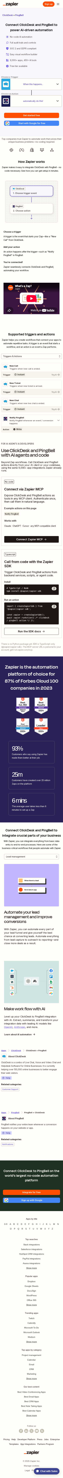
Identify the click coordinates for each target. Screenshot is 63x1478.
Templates (14, 1444)
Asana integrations (31, 1263)
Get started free (31, 115)
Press (39, 1439)
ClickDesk (7, 15)
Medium (31, 1337)
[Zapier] (10, 4)
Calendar (31, 1360)
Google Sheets (31, 1286)
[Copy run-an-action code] (54, 606)
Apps (3, 1050)
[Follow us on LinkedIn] (26, 1431)
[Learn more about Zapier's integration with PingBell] (4, 1118)
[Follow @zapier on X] (31, 1431)
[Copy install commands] (54, 588)
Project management (31, 1355)
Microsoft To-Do (31, 1327)
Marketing (31, 1374)
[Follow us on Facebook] (21, 1431)
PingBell (19, 15)
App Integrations (28, 1444)
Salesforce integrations (31, 1249)
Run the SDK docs (29, 631)
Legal (27, 1470)
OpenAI (8, 1027)
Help (8, 1078)
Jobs (46, 1439)
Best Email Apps (31, 1397)
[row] (18, 189)
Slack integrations (31, 1244)
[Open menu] (58, 4)
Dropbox (31, 1281)
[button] (31, 123)
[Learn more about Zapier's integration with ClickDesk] (4, 1056)
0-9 (5, 1224)
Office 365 (31, 1300)
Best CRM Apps (31, 1401)
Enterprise (55, 1439)
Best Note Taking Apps (31, 1406)
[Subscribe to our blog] (42, 1431)
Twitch (31, 1318)
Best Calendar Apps (31, 1411)
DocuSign (31, 1291)
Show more (31, 1268)
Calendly (32, 1323)
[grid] (18, 189)
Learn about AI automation (18, 1034)
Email (31, 1364)
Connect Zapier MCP (29, 539)
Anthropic (19, 1027)
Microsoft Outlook (31, 1332)
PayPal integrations (31, 1258)
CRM (31, 1369)
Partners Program (45, 1444)
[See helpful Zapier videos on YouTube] (37, 1431)
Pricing (6, 1439)
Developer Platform (26, 1439)
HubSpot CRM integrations (31, 1254)
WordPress (31, 1295)
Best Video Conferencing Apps (31, 1392)
